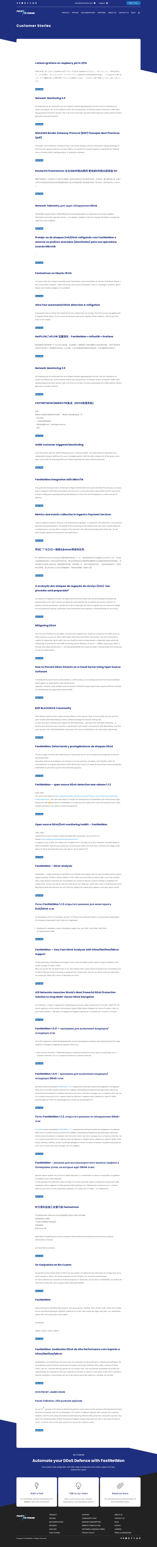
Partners (102, 13)
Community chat (89, 1518)
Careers (118, 1529)
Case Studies (54, 1533)
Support (102, 3)
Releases (53, 1526)
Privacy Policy (88, 1533)
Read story (39, 89)
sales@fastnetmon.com (84, 3)
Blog (133, 13)
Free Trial (133, 3)
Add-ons (53, 1529)
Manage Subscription (91, 1522)
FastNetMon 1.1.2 (65, 1129)
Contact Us (124, 13)
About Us (112, 13)
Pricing (75, 13)
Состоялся (39, 1129)
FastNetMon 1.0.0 (65, 1087)
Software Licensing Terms (93, 1529)
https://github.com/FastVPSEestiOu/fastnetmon (59, 839)
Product (65, 13)
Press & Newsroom (123, 1533)
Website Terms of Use (91, 1526)
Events (118, 1526)
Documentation (88, 13)
